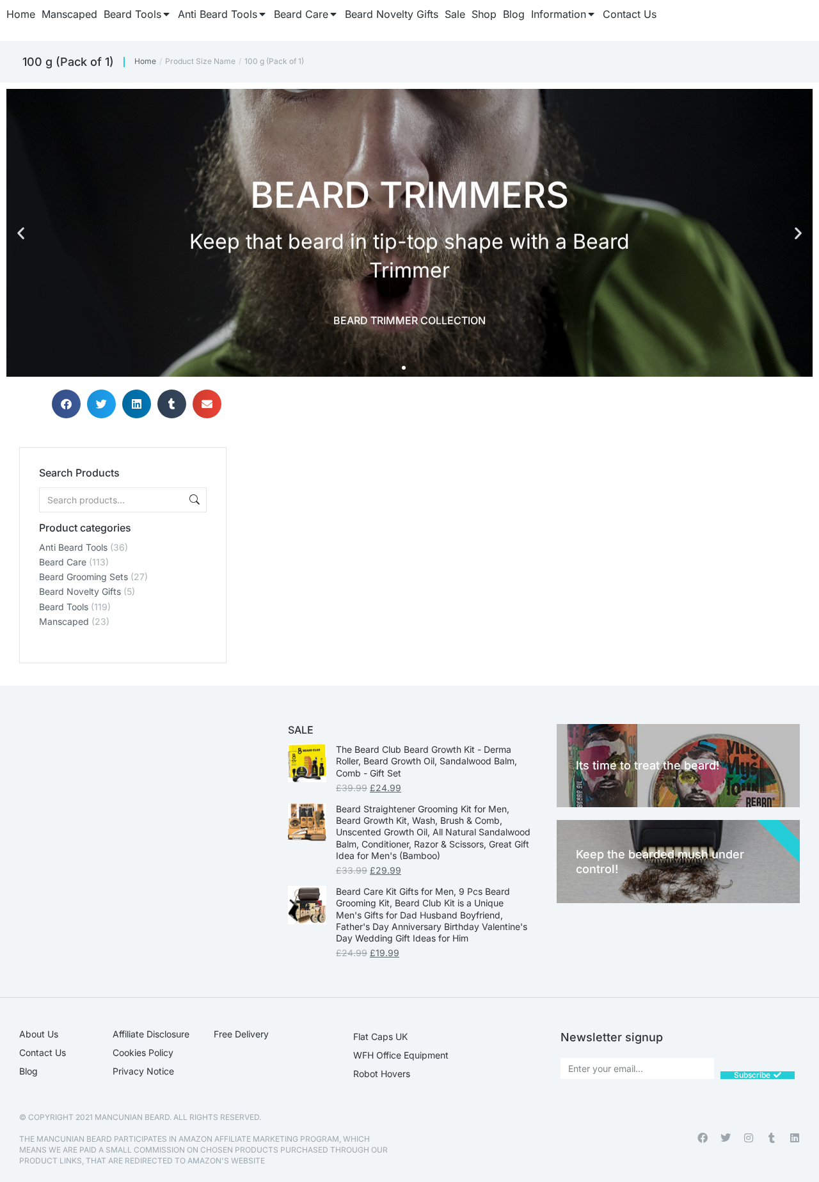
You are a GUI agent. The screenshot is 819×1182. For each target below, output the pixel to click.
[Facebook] (702, 1138)
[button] (21, 233)
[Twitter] (725, 1138)
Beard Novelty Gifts (80, 591)
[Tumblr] (772, 1138)
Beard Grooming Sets (83, 576)
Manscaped (64, 621)
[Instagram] (748, 1138)
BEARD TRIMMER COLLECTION (409, 319)
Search (193, 499)
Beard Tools (63, 606)
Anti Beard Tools (73, 547)
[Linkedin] (795, 1138)
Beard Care (62, 561)
